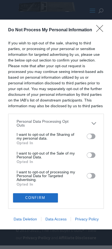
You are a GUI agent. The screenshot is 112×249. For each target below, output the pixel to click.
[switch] (91, 136)
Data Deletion (25, 219)
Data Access (56, 219)
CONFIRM (35, 198)
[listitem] (56, 123)
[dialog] (56, 124)
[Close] (101, 30)
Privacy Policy (87, 219)
